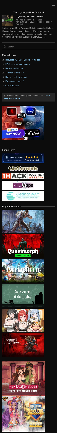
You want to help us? (14, 72)
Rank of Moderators (14, 68)
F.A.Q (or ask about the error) (18, 64)
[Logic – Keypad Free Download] (7, 20)
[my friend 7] (23, 195)
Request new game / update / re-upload (22, 59)
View (22, 221)
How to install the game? (16, 77)
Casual (32, 22)
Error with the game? (14, 81)
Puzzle (19, 24)
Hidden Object (44, 22)
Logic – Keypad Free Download (30, 16)
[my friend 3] (23, 175)
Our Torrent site (12, 85)
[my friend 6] (23, 185)
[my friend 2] (23, 167)
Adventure (21, 22)
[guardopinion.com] (23, 158)
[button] (53, 5)
